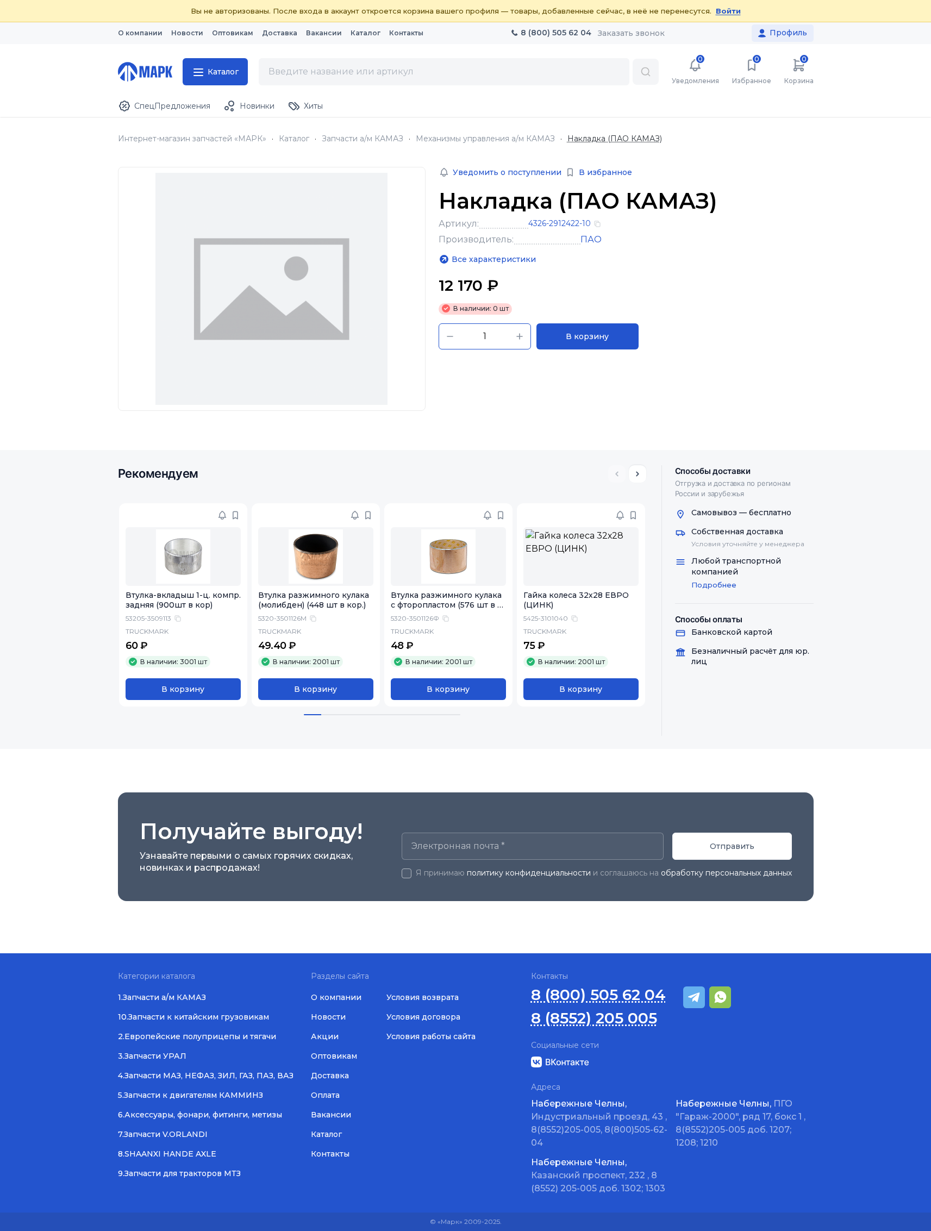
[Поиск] (646, 72)
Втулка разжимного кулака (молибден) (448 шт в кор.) (313, 600)
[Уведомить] (222, 515)
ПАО (591, 239)
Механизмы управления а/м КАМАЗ (485, 138)
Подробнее (713, 584)
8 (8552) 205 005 (594, 1018)
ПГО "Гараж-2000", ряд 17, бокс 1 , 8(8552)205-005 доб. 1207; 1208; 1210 (740, 1123)
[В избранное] (235, 515)
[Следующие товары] (637, 474)
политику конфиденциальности (529, 873)
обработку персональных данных (726, 873)
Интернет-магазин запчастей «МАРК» (192, 138)
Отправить (732, 846)
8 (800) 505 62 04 (598, 994)
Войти (728, 11)
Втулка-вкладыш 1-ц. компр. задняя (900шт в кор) (183, 600)
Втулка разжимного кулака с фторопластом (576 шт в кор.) (446, 605)
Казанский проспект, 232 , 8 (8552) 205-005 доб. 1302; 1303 (598, 1175)
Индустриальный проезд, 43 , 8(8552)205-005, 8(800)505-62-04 (599, 1123)
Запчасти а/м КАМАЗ (362, 138)
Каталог (294, 138)
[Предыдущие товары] (617, 474)
